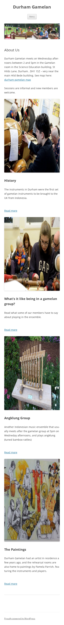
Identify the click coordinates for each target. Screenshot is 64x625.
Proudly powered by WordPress (19, 618)
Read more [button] (10, 210)
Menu (32, 16)
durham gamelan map (17, 79)
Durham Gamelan (32, 7)
